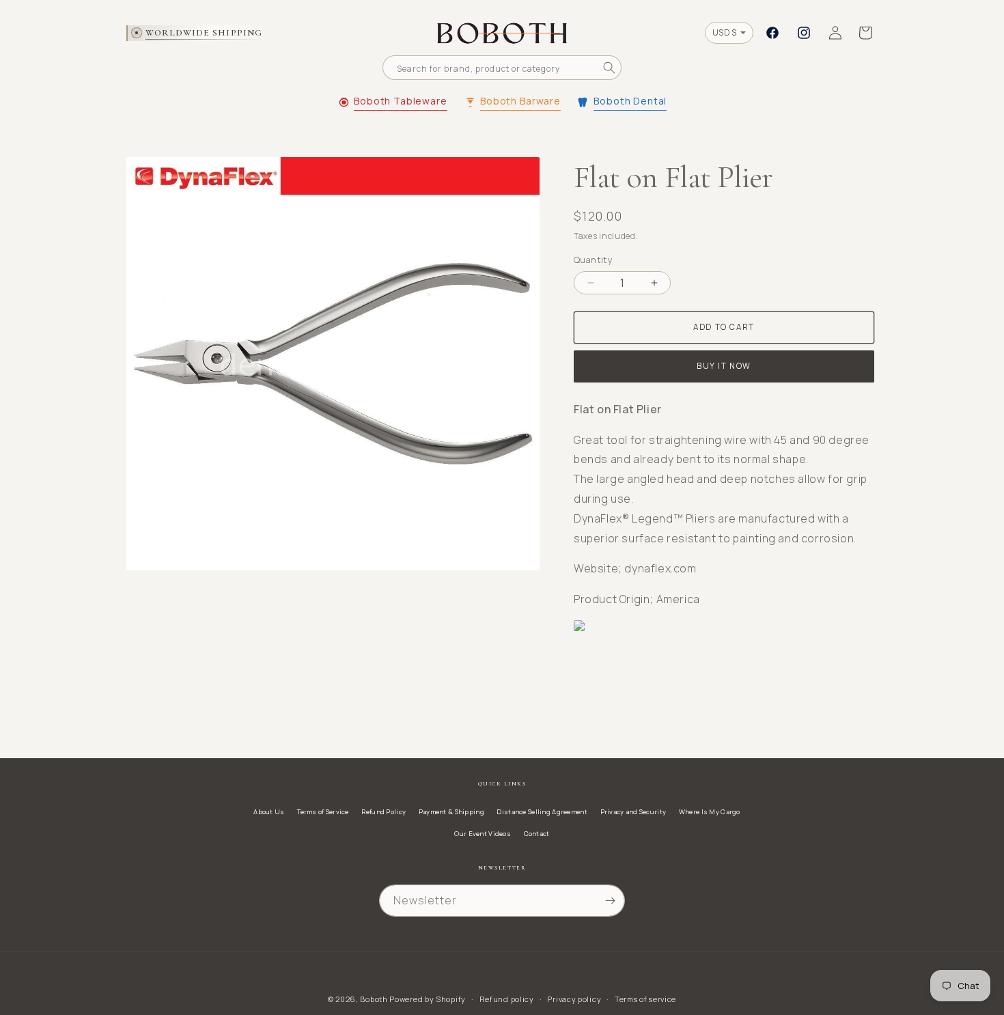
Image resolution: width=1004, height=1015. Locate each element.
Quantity (593, 259)
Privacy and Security (633, 811)
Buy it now (724, 366)
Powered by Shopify (427, 999)
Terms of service (645, 999)
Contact (537, 833)
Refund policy (506, 999)
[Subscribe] (610, 901)
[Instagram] (804, 33)
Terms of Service (323, 811)
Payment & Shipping (451, 811)
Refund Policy (383, 811)
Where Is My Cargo (709, 811)
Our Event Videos (482, 833)
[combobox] (502, 67)
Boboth (373, 999)
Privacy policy (574, 999)
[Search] (609, 67)
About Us (268, 811)
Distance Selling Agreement (542, 811)
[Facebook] (772, 33)
